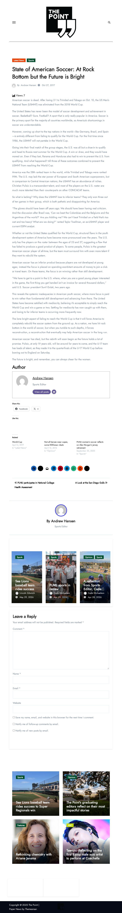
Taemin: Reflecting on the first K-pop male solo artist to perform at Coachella (85, 854)
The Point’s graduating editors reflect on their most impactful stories (86, 806)
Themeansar (31, 909)
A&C (70, 825)
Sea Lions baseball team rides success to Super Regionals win (26, 589)
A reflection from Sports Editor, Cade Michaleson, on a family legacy (94, 589)
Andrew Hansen (28, 85)
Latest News (19, 60)
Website (17, 703)
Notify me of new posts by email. (32, 730)
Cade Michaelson (62, 593)
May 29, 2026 (27, 597)
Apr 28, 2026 (95, 597)
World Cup (17, 441)
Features (21, 825)
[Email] (54, 392)
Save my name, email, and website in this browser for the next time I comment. (54, 717)
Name (17, 673)
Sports (31, 60)
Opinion (88, 557)
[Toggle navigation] (14, 22)
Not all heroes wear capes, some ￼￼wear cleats (56, 443)
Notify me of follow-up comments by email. (37, 724)
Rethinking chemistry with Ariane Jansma (34, 856)
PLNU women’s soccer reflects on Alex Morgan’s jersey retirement (90, 444)
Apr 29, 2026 (60, 597)
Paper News (15, 909)
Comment (18, 629)
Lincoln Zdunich (27, 593)
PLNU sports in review (59, 587)
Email (16, 688)
